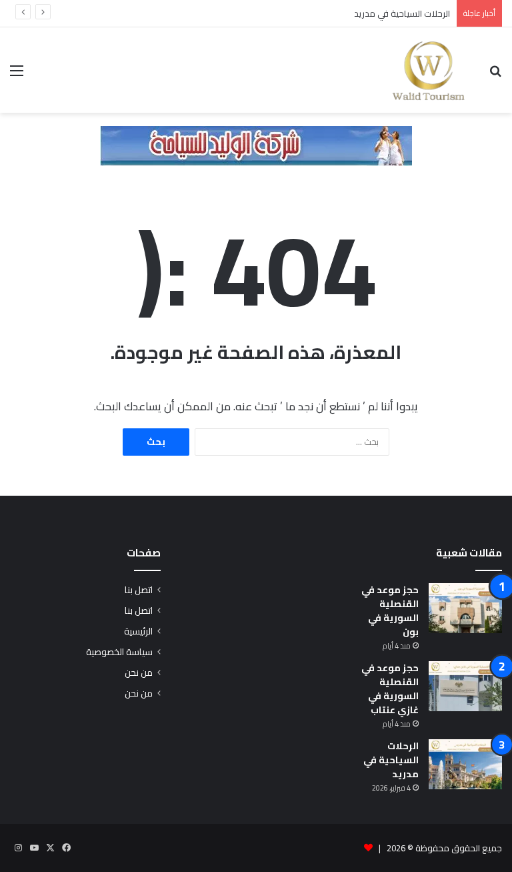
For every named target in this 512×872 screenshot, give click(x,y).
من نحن (139, 672)
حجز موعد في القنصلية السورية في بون (390, 610)
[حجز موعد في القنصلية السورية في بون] (465, 608)
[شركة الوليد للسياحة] (256, 145)
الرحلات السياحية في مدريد (402, 13)
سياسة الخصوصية (119, 652)
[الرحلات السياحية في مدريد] (465, 764)
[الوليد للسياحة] (428, 70)
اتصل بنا (139, 589)
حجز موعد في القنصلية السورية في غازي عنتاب (390, 689)
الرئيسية (138, 631)
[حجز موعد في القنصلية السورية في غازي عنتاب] (465, 686)
